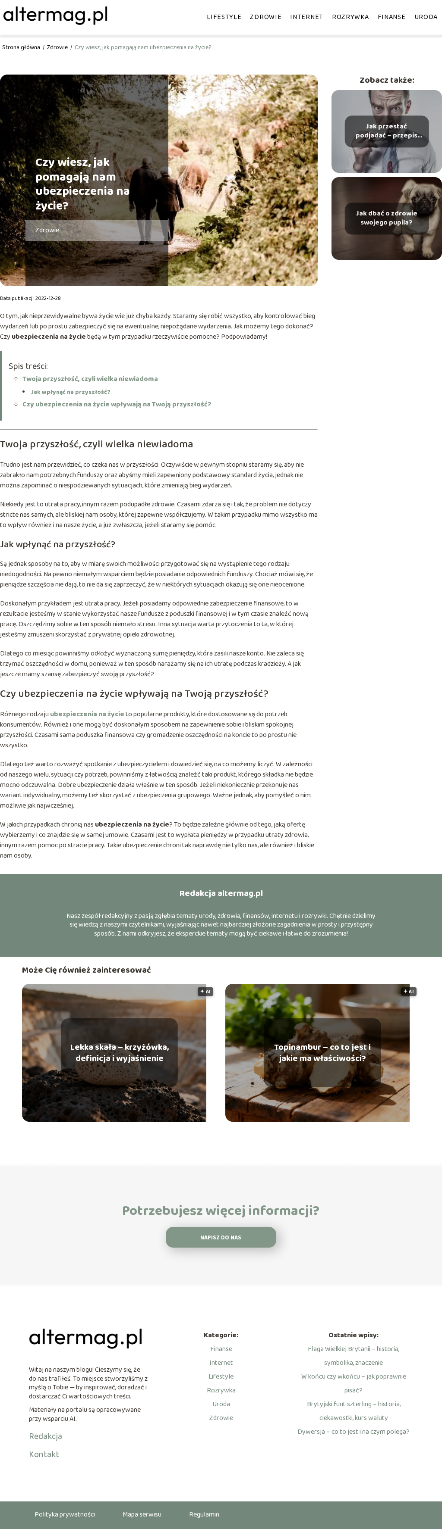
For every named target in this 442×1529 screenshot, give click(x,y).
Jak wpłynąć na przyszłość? (70, 392)
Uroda (426, 17)
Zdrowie (265, 17)
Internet (306, 17)
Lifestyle (224, 17)
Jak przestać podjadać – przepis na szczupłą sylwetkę (387, 131)
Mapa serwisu (142, 1514)
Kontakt (44, 1454)
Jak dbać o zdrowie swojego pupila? (386, 218)
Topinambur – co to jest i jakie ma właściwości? (322, 1053)
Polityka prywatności (65, 1514)
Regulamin (204, 1514)
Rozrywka (350, 17)
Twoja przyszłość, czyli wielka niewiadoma (90, 379)
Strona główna (21, 47)
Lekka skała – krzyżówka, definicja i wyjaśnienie (119, 1053)
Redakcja (45, 1436)
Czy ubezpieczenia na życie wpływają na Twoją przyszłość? (117, 404)
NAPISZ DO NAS (220, 1237)
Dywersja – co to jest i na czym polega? (353, 1431)
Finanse (392, 17)
